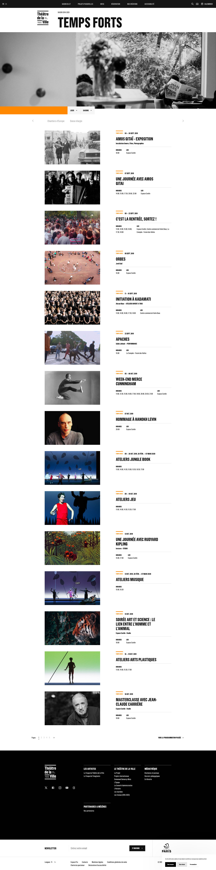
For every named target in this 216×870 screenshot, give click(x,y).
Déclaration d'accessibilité (97, 865)
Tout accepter (170, 864)
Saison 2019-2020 (63, 12)
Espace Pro (74, 862)
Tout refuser (182, 864)
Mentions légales (97, 862)
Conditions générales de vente (117, 862)
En (6, 4)
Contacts (85, 862)
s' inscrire (136, 848)
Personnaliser (193, 864)
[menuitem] (66, 4)
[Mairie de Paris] (166, 852)
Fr (3, 4)
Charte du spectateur (77, 865)
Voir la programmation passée (169, 737)
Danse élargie (76, 121)
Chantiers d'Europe (55, 121)
